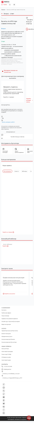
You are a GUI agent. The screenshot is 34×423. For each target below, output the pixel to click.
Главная (3, 9)
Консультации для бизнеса (8, 339)
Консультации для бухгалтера (9, 342)
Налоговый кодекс (6, 360)
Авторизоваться (10, 132)
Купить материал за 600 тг (8, 122)
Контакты (4, 310)
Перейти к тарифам (8, 97)
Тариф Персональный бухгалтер (10, 330)
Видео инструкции (6, 324)
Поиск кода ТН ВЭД (6, 354)
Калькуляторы (5, 348)
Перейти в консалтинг (10, 293)
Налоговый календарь (7, 351)
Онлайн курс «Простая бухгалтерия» (11, 321)
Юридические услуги (7, 336)
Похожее (27, 29)
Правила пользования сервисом (10, 318)
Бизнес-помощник (6, 333)
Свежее (29, 29)
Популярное (32, 29)
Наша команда (5, 315)
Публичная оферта (6, 313)
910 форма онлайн (6, 357)
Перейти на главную (7, 232)
